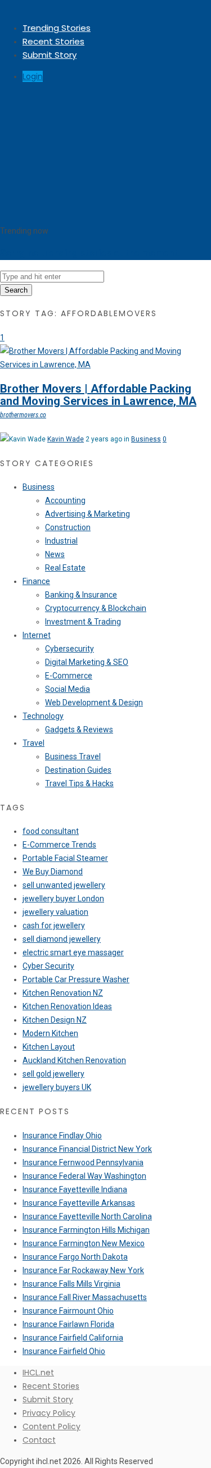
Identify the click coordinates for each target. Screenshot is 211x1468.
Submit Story (50, 55)
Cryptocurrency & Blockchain (95, 608)
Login (33, 76)
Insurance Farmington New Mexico (84, 1243)
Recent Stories (53, 41)
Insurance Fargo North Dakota (75, 1256)
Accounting (65, 500)
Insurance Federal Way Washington (84, 1175)
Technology (43, 716)
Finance (36, 581)
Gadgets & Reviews (79, 729)
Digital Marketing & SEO (86, 662)
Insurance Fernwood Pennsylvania (83, 1162)
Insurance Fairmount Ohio (68, 1310)
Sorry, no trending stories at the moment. (90, 253)
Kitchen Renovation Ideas (67, 1006)
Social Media (67, 689)
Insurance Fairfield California (73, 1337)
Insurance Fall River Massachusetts (85, 1297)
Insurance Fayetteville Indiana (75, 1189)
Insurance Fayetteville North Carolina (87, 1216)
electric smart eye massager (73, 952)
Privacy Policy (49, 1413)
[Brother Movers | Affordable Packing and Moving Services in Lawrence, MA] (105, 364)
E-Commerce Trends (59, 844)
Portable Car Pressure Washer (76, 979)
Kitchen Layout (49, 1046)
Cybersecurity (69, 648)
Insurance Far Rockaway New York (83, 1270)
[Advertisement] (105, 154)
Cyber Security (48, 965)
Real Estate (65, 567)
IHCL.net (38, 1372)
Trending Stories (57, 28)
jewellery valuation (55, 912)
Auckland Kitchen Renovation (74, 1060)
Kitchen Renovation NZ (63, 992)
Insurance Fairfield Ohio (64, 1351)
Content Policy (51, 1426)
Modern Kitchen (50, 1033)
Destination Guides (78, 769)
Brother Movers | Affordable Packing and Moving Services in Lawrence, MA (98, 395)
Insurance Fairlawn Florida (68, 1324)
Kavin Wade (65, 439)
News (55, 554)
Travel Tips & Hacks (79, 783)
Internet (37, 635)
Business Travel (73, 756)
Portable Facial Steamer (65, 858)
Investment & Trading (83, 621)
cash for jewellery (54, 925)
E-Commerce (68, 675)
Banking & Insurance (81, 594)
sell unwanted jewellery (64, 885)
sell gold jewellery (53, 1073)
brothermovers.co (23, 415)
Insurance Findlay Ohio (62, 1135)
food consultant (51, 831)
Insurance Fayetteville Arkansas (79, 1202)
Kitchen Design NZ (55, 1019)
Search (16, 290)
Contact (39, 1440)
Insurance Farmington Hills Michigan (86, 1229)
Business (146, 439)
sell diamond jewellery (62, 938)
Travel (33, 742)
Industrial (61, 540)
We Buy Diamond (53, 871)
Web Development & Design (94, 702)
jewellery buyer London (63, 898)
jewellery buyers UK (57, 1087)
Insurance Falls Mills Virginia (71, 1283)
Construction (68, 527)
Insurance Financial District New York (87, 1149)
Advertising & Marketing (87, 513)
